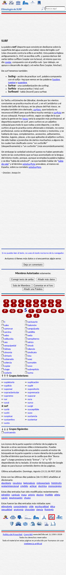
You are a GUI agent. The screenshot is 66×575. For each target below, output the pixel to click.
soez (30, 359)
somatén (32, 362)
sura (30, 399)
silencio (31, 349)
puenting (22, 82)
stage (6, 369)
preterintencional (10, 486)
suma (30, 373)
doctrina (42, 486)
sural (6, 403)
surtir (6, 409)
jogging (12, 82)
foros (25, 119)
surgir (30, 406)
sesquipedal (10, 346)
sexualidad (6, 509)
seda (30, 335)
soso (30, 366)
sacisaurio (33, 322)
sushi (6, 413)
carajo (4, 498)
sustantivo (9, 420)
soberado (9, 359)
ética (52, 506)
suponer (8, 389)
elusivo (39, 495)
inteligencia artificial (33, 544)
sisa (29, 356)
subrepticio (33, 369)
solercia (8, 362)
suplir (30, 386)
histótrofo (56, 483)
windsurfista (29, 164)
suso (30, 413)
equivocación (16, 498)
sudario (8, 373)
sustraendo (10, 432)
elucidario (6, 483)
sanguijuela (33, 329)
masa (24, 495)
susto (7, 423)
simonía (8, 352)
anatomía (18, 509)
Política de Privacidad (13, 534)
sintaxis (8, 356)
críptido (24, 486)
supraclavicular (11, 392)
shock (31, 346)
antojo (31, 495)
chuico (27, 498)
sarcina (7, 332)
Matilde (49, 495)
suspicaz (8, 416)
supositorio (33, 389)
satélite (31, 332)
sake (6, 325)
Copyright (28, 534)
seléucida (8, 339)
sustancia (32, 416)
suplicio (8, 386)
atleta (57, 495)
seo (6, 342)
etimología (6, 506)
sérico (31, 342)
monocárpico (55, 486)
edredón (5, 495)
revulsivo (17, 483)
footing (56, 79)
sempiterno (33, 339)
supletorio (9, 382)
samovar (8, 329)
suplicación (33, 382)
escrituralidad (42, 506)
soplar (8, 62)
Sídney (7, 349)
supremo (8, 396)
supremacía (33, 392)
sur (5, 399)
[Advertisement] (33, 26)
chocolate (30, 509)
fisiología (49, 509)
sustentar (32, 420)
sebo (6, 335)
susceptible (33, 409)
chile (31, 506)
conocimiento (20, 506)
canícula (16, 495)
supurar (32, 396)
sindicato (32, 352)
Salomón (32, 325)
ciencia (39, 509)
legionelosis (29, 483)
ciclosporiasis (43, 483)
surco (30, 403)
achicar (33, 486)
